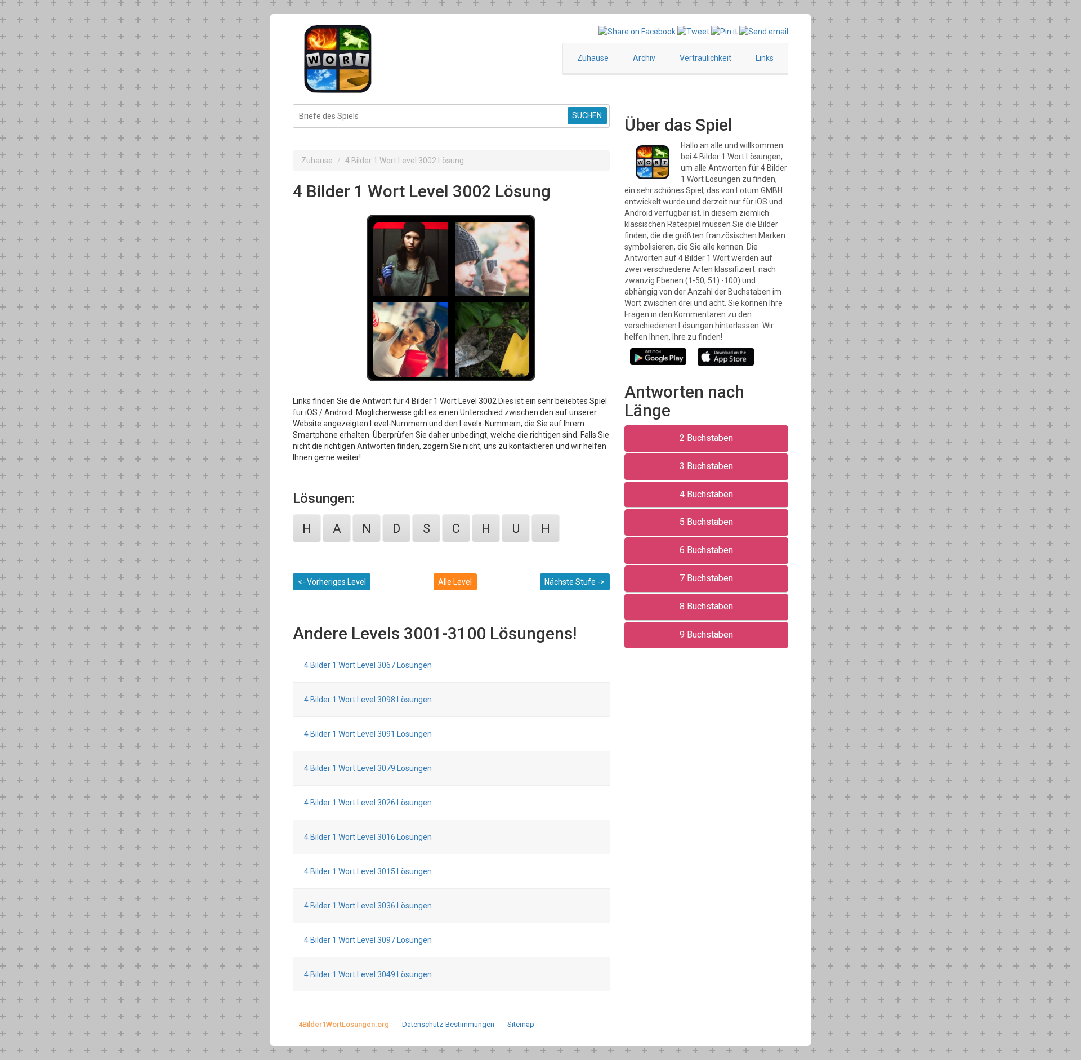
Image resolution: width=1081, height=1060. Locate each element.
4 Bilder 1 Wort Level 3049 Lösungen (368, 974)
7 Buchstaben (706, 578)
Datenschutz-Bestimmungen (448, 1024)
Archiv (644, 58)
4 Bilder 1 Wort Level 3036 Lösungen (368, 905)
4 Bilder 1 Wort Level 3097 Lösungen (368, 940)
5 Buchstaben (706, 521)
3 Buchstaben (706, 466)
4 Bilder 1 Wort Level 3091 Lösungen (368, 733)
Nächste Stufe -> (574, 581)
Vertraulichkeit (705, 58)
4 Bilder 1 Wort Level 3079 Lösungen (368, 768)
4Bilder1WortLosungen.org (343, 1024)
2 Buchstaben (706, 438)
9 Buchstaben (706, 634)
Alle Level (455, 581)
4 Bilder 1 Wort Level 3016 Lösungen (368, 836)
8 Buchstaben (706, 606)
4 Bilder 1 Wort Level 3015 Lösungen (368, 871)
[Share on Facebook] (637, 30)
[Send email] (763, 30)
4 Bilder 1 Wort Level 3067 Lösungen (368, 665)
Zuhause (593, 58)
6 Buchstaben (706, 550)
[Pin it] (724, 30)
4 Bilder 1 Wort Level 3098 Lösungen (368, 699)
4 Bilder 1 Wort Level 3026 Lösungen (368, 802)
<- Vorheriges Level (332, 581)
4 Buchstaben (706, 494)
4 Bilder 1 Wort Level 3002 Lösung (404, 160)
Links (765, 58)
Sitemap (520, 1024)
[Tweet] (693, 30)
